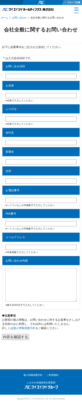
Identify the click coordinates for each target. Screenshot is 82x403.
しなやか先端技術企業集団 (41, 382)
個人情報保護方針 (24, 328)
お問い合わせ (19, 17)
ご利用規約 (53, 374)
